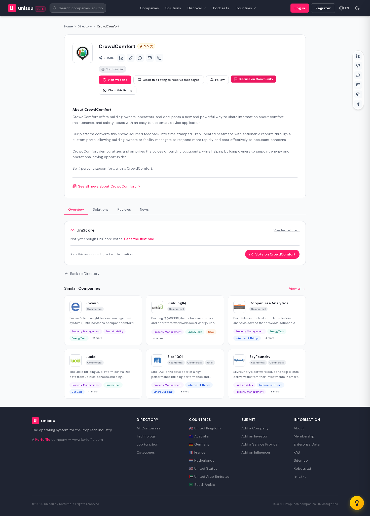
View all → (297, 288)
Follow (220, 80)
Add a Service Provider (260, 444)
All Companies (148, 428)
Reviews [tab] (124, 209)
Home (68, 26)
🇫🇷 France (197, 452)
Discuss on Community (256, 79)
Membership (304, 436)
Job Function (147, 444)
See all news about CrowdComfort (107, 186)
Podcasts (221, 8)
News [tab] (144, 209)
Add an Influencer (255, 452)
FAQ (297, 452)
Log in (299, 8)
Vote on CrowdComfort (275, 254)
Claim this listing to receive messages (171, 80)
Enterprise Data (307, 444)
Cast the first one (139, 239)
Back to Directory (84, 273)
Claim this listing (120, 90)
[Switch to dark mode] (357, 8)
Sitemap (301, 460)
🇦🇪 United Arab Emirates (209, 476)
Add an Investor (254, 436)
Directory (85, 26)
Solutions (173, 8)
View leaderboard (287, 230)
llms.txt (300, 476)
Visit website (117, 80)
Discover (195, 8)
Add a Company (255, 428)
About (299, 428)
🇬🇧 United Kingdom (205, 428)
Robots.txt (302, 468)
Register (323, 8)
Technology (146, 436)
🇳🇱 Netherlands (201, 460)
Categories (146, 452)
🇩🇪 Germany (199, 444)
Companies (149, 8)
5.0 (148, 46)
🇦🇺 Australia (199, 436)
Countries (244, 8)
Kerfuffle (42, 439)
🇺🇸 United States (203, 468)
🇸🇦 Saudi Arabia (202, 484)
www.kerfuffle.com (87, 439)
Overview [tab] (76, 209)
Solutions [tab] (100, 209)
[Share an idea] (357, 503)
